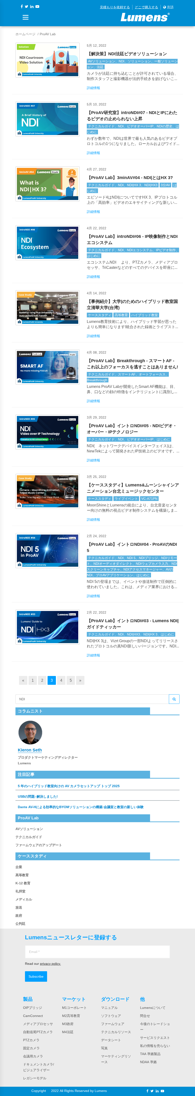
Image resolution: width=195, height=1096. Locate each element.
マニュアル (109, 1007)
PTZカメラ (31, 1040)
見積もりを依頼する (115, 7)
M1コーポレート (74, 1007)
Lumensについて (153, 1007)
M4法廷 (67, 1032)
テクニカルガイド (28, 837)
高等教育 (121, 315)
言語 (170, 7)
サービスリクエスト (155, 1037)
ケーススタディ (99, 315)
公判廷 (20, 923)
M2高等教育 (71, 1015)
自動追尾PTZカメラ (38, 1032)
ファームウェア (112, 1024)
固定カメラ (31, 1048)
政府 (18, 915)
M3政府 (67, 1024)
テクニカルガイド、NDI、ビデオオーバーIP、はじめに (129, 439)
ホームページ (25, 34)
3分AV (165, 185)
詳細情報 (93, 88)
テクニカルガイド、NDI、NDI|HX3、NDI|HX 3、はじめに (131, 634)
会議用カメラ (33, 1056)
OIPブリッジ (32, 1007)
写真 (104, 1048)
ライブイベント (126, 498)
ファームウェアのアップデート (38, 845)
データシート (111, 1040)
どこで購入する (146, 7)
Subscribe (36, 976)
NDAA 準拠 (148, 1062)
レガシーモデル (34, 1078)
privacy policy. (50, 963)
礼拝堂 (20, 891)
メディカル (23, 899)
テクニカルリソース (116, 1032)
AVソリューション (29, 829)
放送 (18, 907)
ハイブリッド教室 (144, 315)
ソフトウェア (111, 1015)
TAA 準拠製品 (150, 1054)
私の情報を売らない (155, 1045)
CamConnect (33, 1015)
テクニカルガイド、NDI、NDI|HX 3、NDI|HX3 (122, 185)
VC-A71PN (149, 498)
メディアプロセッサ (38, 1024)
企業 (18, 867)
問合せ (145, 1015)
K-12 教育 (22, 883)
